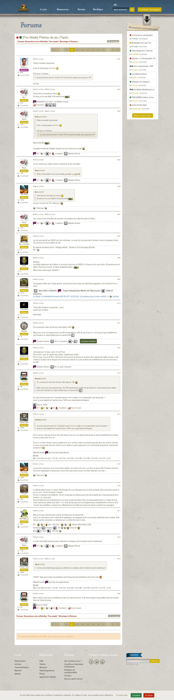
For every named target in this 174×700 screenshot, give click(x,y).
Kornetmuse (24, 422)
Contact (67, 675)
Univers (18, 664)
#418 (118, 537)
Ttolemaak (24, 309)
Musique (43, 667)
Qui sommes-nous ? (73, 661)
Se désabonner (132, 664)
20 (67, 49)
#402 (118, 89)
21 (72, 49)
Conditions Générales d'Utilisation (73, 665)
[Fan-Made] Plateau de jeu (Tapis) (45, 37)
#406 (118, 214)
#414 (118, 414)
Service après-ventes (73, 678)
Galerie (18, 673)
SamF (24, 266)
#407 (118, 236)
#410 (118, 303)
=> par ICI (76, 174)
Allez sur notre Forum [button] (142, 115)
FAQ (41, 661)
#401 (118, 59)
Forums (81, 9)
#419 (118, 559)
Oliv (24, 97)
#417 (118, 511)
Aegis (24, 119)
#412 (118, 348)
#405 (118, 186)
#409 (118, 279)
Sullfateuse (24, 244)
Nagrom (24, 331)
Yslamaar (24, 195)
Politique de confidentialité (70, 671)
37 (113, 49)
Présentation (20, 661)
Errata (42, 673)
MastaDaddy (24, 519)
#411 (118, 323)
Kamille (24, 67)
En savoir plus (122, 695)
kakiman (24, 381)
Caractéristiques (22, 667)
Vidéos (42, 664)
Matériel (18, 670)
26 (98, 49)
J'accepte (136, 695)
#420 (118, 593)
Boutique (98, 9)
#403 (118, 111)
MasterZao (24, 288)
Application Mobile (47, 677)
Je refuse (149, 695)
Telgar (24, 494)
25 (93, 49)
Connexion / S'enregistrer (149, 9)
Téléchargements (46, 670)
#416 (118, 485)
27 (103, 49)
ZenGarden (24, 356)
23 (82, 49)
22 (77, 49)
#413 (118, 373)
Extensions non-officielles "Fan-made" (42, 41)
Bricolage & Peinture (69, 41)
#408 (118, 258)
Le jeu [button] (43, 9)
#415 (118, 464)
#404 (118, 160)
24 (88, 49)
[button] (116, 5)
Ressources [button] (63, 9)
